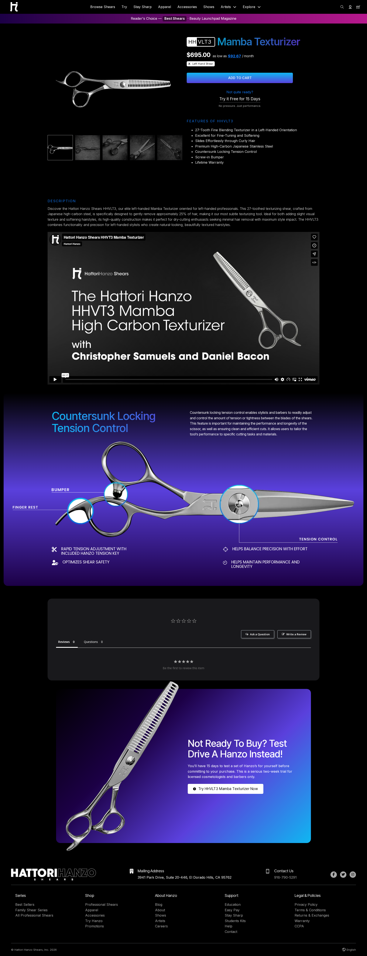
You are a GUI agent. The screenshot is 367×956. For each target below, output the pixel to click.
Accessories (187, 6)
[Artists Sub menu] (234, 7)
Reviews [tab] (64, 642)
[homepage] (14, 7)
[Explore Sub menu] (259, 7)
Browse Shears (102, 6)
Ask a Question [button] (260, 634)
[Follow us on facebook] (333, 874)
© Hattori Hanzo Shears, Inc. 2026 (34, 949)
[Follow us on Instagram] (353, 874)
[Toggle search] (342, 7)
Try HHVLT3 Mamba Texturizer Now (228, 789)
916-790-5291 (285, 877)
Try (124, 6)
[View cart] (358, 7)
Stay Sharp (142, 6)
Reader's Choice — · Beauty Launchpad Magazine (183, 18)
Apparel (164, 6)
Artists (226, 6)
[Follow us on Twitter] (343, 874)
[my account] (350, 7)
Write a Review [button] (296, 634)
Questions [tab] (91, 642)
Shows (208, 6)
